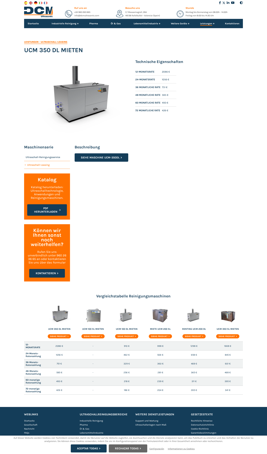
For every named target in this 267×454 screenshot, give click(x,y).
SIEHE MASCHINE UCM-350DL (100, 157)
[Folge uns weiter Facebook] (220, 2)
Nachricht (29, 428)
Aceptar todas (87, 448)
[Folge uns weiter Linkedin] (228, 2)
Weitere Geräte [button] (179, 23)
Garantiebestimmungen (203, 432)
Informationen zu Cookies (181, 448)
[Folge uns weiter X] (223, 3)
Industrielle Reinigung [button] (64, 23)
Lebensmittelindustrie (91, 432)
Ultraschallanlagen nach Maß (150, 424)
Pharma (93, 23)
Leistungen (31, 42)
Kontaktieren (232, 23)
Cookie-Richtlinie (200, 428)
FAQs (26, 432)
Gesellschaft (30, 424)
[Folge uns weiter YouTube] (233, 2)
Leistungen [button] (206, 24)
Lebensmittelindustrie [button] (146, 23)
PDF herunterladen (45, 210)
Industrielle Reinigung (91, 420)
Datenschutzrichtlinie (202, 424)
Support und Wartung (146, 420)
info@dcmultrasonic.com (86, 15)
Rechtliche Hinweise (201, 420)
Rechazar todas (127, 448)
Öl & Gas (116, 23)
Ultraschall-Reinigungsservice (43, 157)
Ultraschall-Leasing (54, 42)
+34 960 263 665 (82, 12)
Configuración (156, 448)
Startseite (33, 23)
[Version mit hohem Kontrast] (241, 2)
